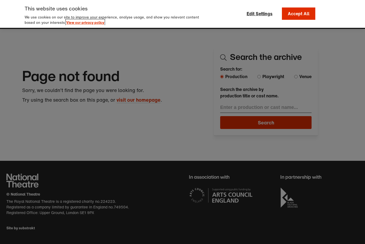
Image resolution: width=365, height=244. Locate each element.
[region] (182, 14)
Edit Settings (260, 13)
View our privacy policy (85, 22)
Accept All (299, 13)
